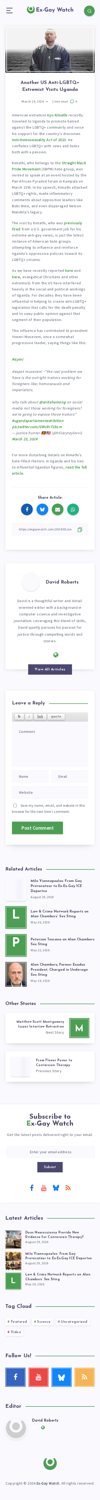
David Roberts (62, 582)
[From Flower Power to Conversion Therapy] (50, 1066)
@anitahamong (52, 402)
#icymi (17, 359)
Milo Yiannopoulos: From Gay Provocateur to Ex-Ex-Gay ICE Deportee (56, 886)
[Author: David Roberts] (31, 581)
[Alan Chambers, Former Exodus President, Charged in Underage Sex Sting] (16, 973)
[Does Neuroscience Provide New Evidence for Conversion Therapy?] (13, 1238)
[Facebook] (32, 1187)
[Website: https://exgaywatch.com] (56, 655)
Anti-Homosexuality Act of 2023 (39, 139)
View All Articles (50, 669)
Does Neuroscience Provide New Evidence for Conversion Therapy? (54, 1235)
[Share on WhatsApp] (73, 509)
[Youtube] (44, 1187)
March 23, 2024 (24, 439)
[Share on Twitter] (42, 509)
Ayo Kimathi (57, 115)
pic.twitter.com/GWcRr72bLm (37, 426)
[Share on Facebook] (27, 509)
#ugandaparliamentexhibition (37, 420)
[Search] (89, 11)
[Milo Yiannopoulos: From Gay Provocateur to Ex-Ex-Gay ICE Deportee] (16, 889)
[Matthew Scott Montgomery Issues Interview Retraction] (50, 1028)
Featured (19, 1322)
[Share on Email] (57, 509)
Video (16, 1332)
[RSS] (68, 1187)
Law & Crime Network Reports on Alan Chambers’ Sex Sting (60, 914)
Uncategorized (74, 1322)
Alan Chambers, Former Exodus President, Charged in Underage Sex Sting (59, 970)
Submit (50, 1167)
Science (44, 1322)
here (69, 270)
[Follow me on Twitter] (44, 654)
